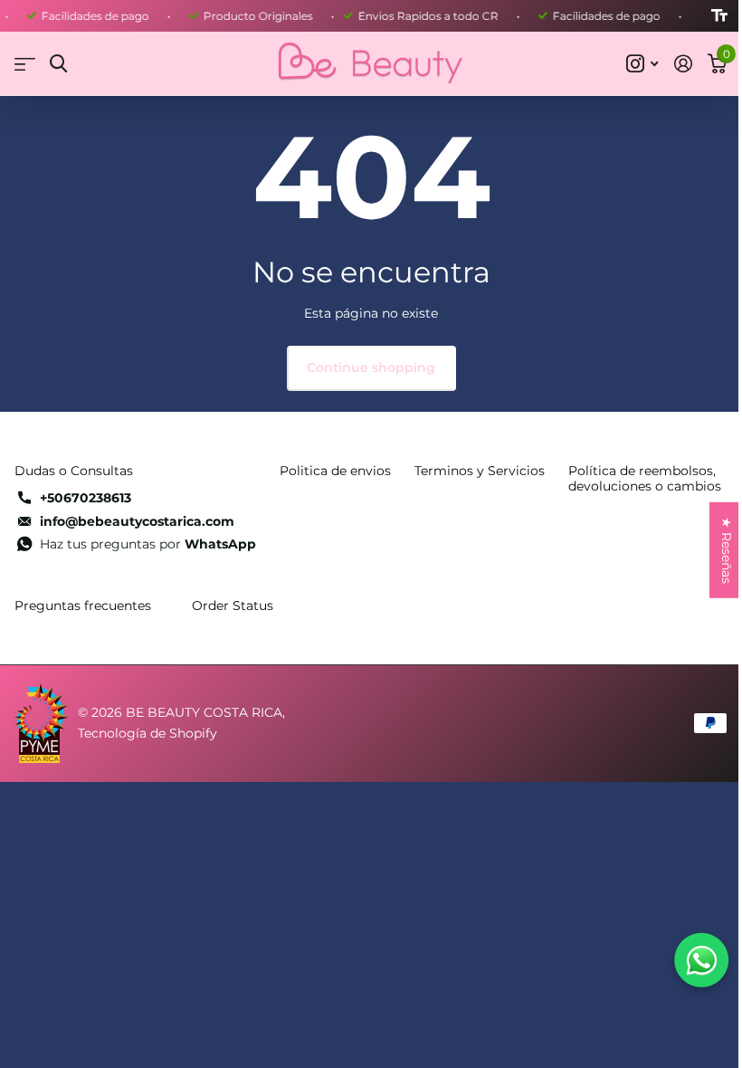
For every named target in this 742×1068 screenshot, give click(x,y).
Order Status (232, 605)
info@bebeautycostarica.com (137, 521)
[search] (58, 63)
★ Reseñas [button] (726, 550)
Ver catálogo (24, 64)
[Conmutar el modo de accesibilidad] (719, 15)
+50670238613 (85, 498)
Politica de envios (335, 470)
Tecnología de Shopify (147, 733)
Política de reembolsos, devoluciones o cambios (644, 478)
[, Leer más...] (642, 63)
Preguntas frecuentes (82, 605)
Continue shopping (371, 367)
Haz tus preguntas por (148, 544)
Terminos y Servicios (479, 470)
